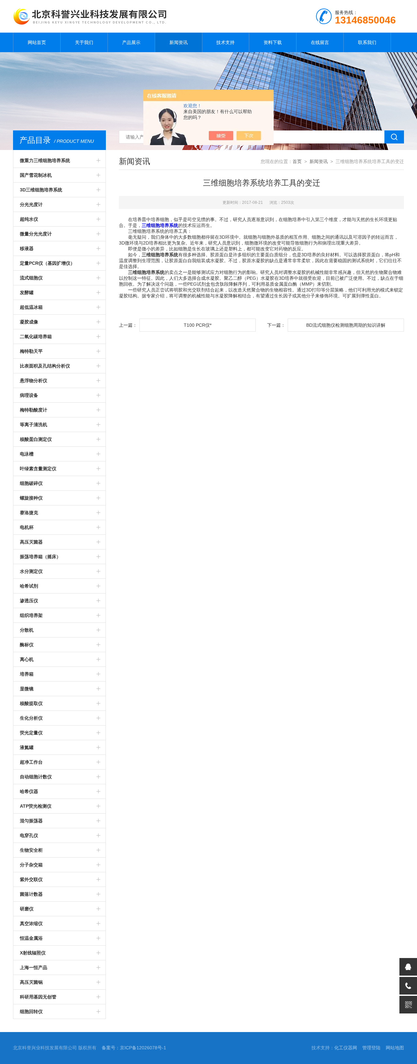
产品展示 (131, 42)
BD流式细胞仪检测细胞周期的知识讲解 (345, 325)
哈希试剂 (29, 586)
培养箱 (27, 674)
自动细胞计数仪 (36, 776)
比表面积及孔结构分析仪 (45, 365)
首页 (297, 161)
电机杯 (27, 527)
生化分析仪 (31, 718)
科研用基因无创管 (38, 996)
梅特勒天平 (31, 351)
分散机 (27, 630)
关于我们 (84, 42)
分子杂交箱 (31, 864)
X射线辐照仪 (33, 952)
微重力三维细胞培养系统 (45, 160)
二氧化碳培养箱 (36, 336)
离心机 (27, 659)
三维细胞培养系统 (160, 225)
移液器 (27, 248)
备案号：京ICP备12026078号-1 (134, 1047)
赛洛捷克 (29, 512)
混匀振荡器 (31, 820)
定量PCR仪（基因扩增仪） (47, 263)
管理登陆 (371, 1047)
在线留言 (320, 42)
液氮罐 (27, 747)
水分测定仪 (31, 571)
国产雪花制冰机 (36, 175)
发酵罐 (27, 292)
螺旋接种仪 (31, 498)
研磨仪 (27, 908)
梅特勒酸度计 (33, 409)
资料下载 (273, 42)
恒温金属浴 (31, 938)
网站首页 (37, 42)
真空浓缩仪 (31, 923)
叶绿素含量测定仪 (38, 468)
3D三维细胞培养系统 (41, 189)
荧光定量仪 (31, 732)
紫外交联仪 (31, 879)
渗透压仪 (29, 600)
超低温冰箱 (31, 307)
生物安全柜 (31, 850)
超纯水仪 (29, 219)
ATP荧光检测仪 (35, 806)
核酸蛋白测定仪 (36, 439)
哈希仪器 (29, 791)
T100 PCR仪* (197, 325)
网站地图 (395, 1047)
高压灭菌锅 (31, 982)
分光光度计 (31, 204)
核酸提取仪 (31, 703)
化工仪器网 (345, 1047)
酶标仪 (27, 644)
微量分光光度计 (36, 233)
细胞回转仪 (31, 1011)
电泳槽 (27, 454)
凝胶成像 (29, 321)
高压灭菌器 (31, 542)
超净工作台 (31, 762)
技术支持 (225, 42)
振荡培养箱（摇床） (40, 556)
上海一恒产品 (33, 967)
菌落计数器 (31, 894)
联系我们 (367, 42)
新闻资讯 (178, 42)
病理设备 (29, 395)
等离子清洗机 (33, 424)
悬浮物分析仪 (33, 380)
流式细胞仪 (31, 277)
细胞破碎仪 (31, 483)
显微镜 (27, 688)
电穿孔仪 (29, 835)
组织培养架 (31, 615)
